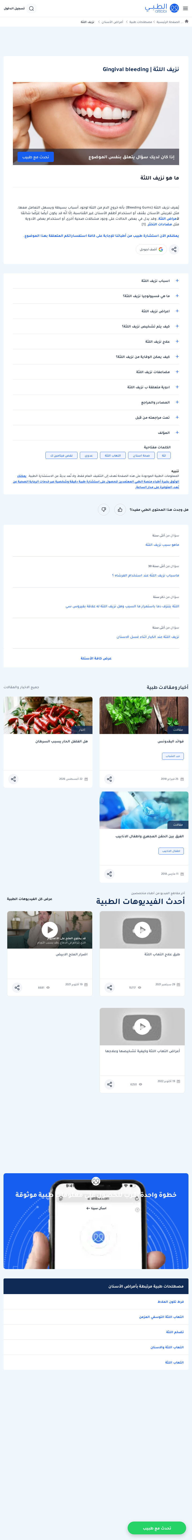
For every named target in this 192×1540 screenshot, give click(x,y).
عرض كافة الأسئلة (96, 658)
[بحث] (31, 8)
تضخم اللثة (175, 1332)
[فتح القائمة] (184, 8)
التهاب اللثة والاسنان (167, 1347)
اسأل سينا (98, 1208)
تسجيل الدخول (14, 8)
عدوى (89, 455)
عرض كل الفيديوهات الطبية (29, 899)
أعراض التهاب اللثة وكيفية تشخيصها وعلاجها (142, 1051)
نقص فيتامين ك (61, 455)
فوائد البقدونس (171, 741)
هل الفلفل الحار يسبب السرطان (61, 741)
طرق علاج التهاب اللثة (162, 954)
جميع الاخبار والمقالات (21, 687)
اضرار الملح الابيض (72, 954)
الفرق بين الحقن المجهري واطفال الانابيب (149, 836)
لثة (164, 455)
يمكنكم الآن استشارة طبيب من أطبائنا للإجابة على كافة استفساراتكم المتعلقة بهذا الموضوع (102, 235)
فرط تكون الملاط (171, 1301)
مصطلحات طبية (140, 22)
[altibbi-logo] (162, 8)
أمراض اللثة (168, 218)
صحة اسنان (141, 455)
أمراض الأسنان (112, 22)
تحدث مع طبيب (35, 157)
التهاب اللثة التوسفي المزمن (161, 1316)
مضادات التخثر (160, 224)
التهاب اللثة (113, 455)
